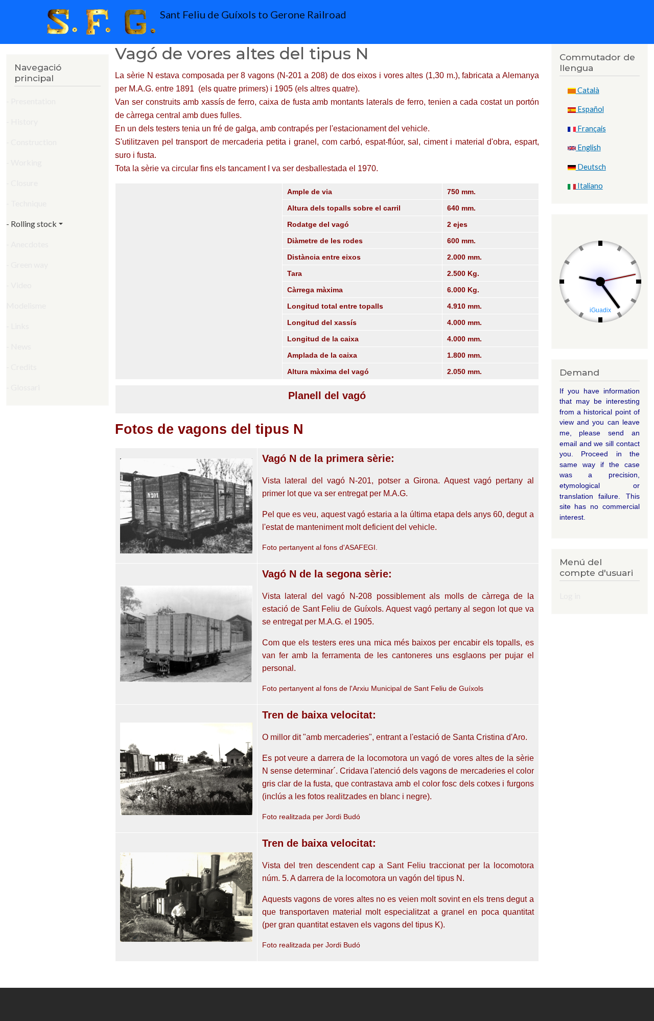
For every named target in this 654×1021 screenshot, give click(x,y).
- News (18, 346)
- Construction (31, 142)
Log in (569, 595)
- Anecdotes (27, 244)
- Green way (27, 264)
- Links (17, 326)
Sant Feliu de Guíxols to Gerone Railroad (252, 14)
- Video (19, 285)
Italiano (589, 185)
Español (590, 109)
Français (591, 128)
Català (587, 90)
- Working (24, 162)
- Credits (21, 367)
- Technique (26, 203)
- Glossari (23, 387)
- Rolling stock (31, 223)
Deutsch (591, 167)
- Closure (22, 183)
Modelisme (26, 305)
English (588, 147)
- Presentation (31, 101)
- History (22, 121)
